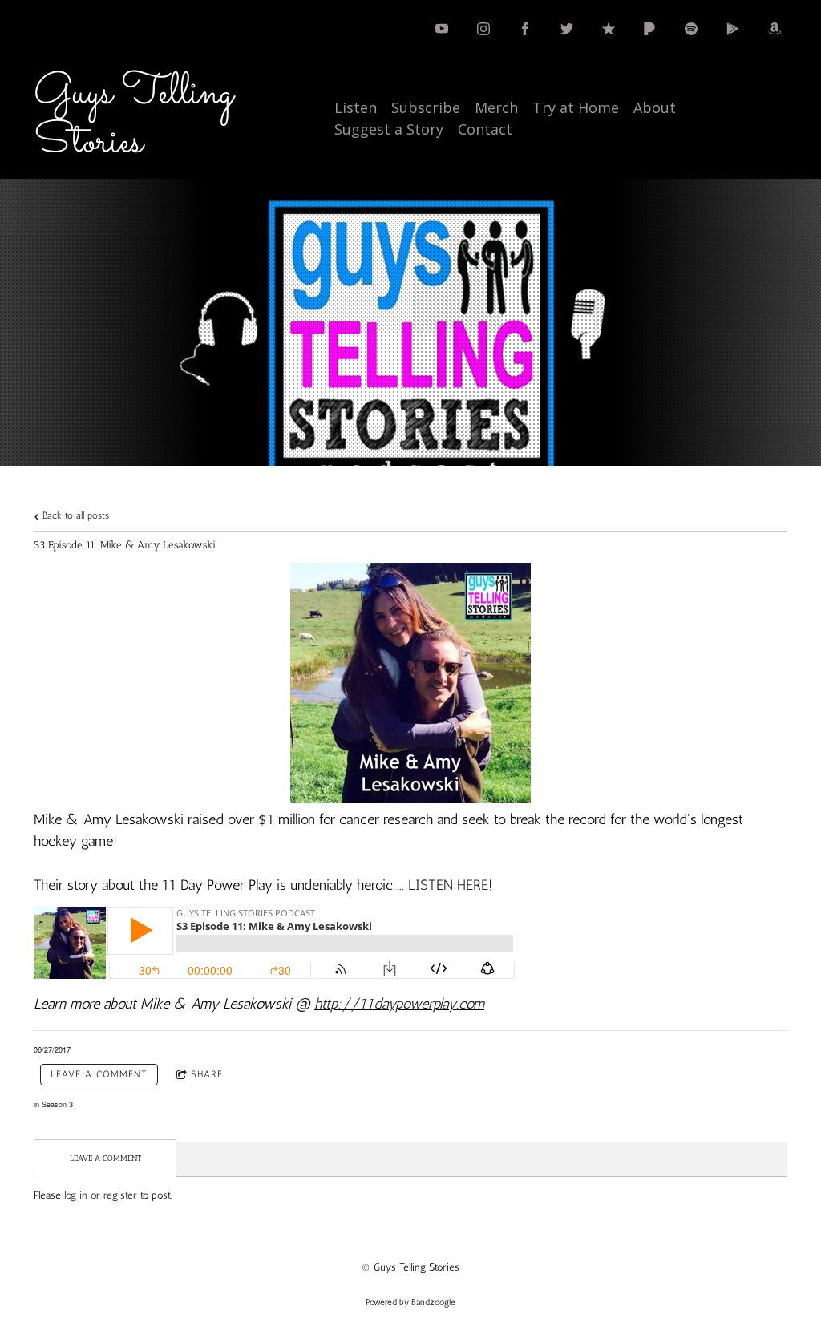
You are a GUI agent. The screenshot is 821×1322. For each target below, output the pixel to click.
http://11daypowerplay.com (399, 1004)
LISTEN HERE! (450, 885)
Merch (496, 107)
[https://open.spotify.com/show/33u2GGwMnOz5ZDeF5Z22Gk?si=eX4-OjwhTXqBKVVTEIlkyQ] (691, 28)
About (654, 107)
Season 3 (57, 1104)
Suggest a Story (388, 129)
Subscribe (425, 107)
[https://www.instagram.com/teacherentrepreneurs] (483, 28)
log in (75, 1195)
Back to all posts (74, 515)
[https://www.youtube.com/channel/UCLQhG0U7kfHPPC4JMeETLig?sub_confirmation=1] (441, 28)
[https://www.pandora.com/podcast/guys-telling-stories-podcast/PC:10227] (649, 28)
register (120, 1195)
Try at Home (575, 107)
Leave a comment (99, 1074)
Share (207, 1074)
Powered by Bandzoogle (410, 1302)
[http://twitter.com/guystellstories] (566, 28)
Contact (485, 129)
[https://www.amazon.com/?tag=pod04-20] (774, 28)
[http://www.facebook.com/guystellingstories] (525, 28)
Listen (355, 107)
